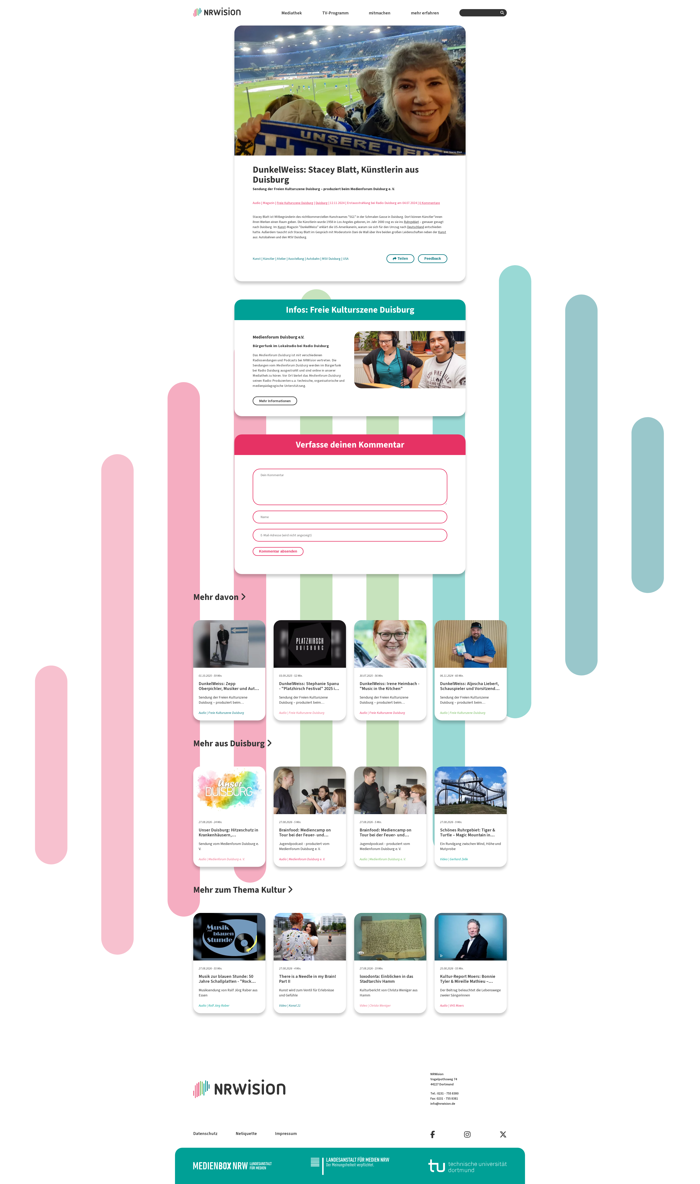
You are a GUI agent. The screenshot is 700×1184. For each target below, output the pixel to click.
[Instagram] (467, 1135)
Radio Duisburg (269, 370)
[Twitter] (503, 1135)
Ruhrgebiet (411, 222)
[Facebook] (432, 1135)
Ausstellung (296, 258)
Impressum (286, 1133)
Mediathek (291, 13)
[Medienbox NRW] (232, 1166)
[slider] (350, 90)
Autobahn (313, 258)
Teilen (402, 258)
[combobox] (483, 12)
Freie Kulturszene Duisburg (295, 203)
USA (346, 258)
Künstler (269, 258)
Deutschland (415, 227)
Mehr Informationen (275, 400)
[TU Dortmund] (467, 1166)
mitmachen (379, 13)
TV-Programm (335, 13)
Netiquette (246, 1133)
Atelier (282, 258)
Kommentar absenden (278, 551)
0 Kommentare (429, 203)
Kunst (282, 227)
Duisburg (322, 203)
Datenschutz (205, 1133)
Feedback (432, 258)
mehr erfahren (425, 13)
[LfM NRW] (350, 1166)
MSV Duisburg (331, 258)
